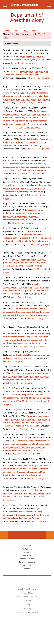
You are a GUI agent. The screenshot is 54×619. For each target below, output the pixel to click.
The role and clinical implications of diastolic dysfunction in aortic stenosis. (27, 493)
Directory (27, 608)
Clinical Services (27, 559)
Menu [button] (5, 7)
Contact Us (50, 535)
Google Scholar (28, 63)
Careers (28, 601)
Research (27, 552)
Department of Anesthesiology (27, 17)
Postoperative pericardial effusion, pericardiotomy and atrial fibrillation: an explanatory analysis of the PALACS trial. (26, 397)
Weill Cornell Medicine (27, 579)
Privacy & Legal (27, 593)
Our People (27, 565)
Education (27, 555)
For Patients (27, 549)
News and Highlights (27, 562)
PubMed (15, 63)
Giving (27, 605)
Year (34, 30)
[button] (49, 4)
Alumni (27, 568)
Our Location (4, 535)
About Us (27, 546)
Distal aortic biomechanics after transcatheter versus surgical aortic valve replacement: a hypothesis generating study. (27, 188)
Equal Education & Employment (27, 597)
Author (7, 30)
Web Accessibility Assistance (27, 612)
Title (15, 30)
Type (23, 30)
